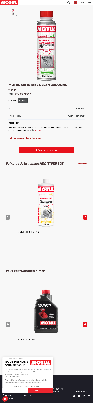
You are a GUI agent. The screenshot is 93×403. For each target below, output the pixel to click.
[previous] (8, 217)
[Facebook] (79, 396)
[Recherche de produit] (68, 2)
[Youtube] (89, 396)
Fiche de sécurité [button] (16, 138)
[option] (46, 217)
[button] (5, 399)
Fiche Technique (33, 138)
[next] (85, 217)
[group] (23, 100)
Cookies (28, 395)
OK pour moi (40, 391)
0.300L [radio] (22, 100)
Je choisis (15, 391)
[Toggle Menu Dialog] (89, 2)
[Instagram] (84, 396)
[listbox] (46, 217)
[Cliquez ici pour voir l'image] (13, 12)
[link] (46, 150)
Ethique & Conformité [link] (8, 396)
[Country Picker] (75, 2)
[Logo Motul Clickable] (9, 2)
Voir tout (82, 164)
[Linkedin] (74, 396)
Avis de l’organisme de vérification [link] (54, 390)
